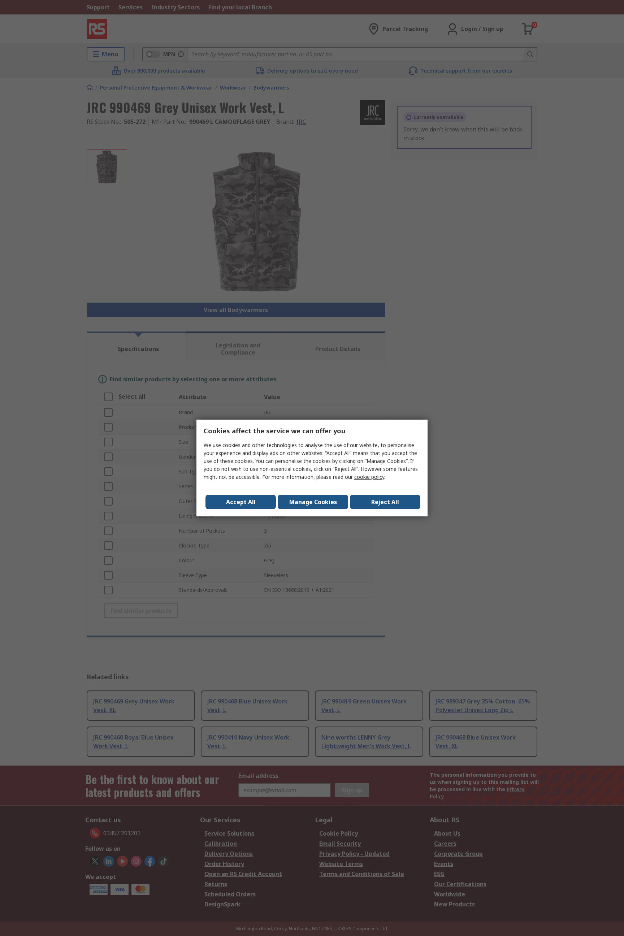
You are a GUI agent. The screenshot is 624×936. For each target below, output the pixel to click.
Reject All (385, 502)
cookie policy (369, 476)
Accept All (241, 502)
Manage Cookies (313, 502)
